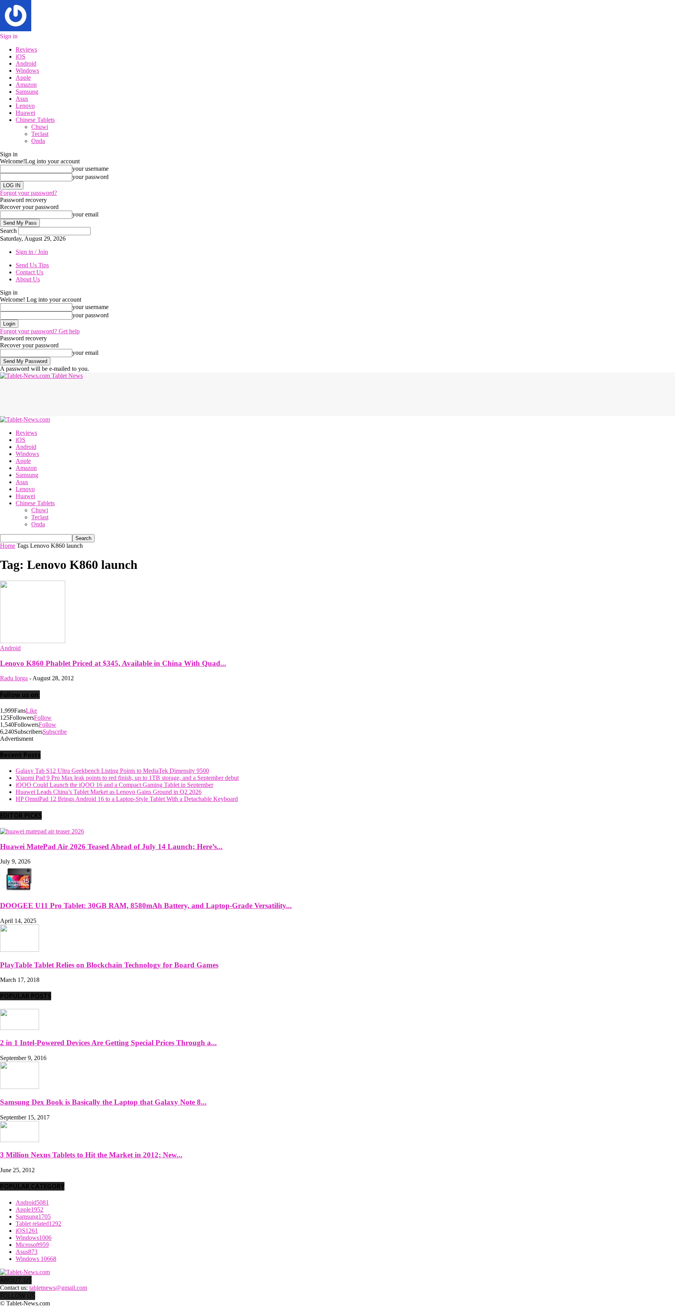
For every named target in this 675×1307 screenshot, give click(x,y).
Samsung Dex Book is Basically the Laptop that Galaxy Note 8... (103, 1102)
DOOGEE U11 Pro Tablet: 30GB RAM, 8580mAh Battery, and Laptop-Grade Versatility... (146, 905)
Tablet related (38, 1223)
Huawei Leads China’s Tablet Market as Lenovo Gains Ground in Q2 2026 (109, 791)
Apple (23, 77)
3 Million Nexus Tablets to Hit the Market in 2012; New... (91, 1155)
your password (90, 176)
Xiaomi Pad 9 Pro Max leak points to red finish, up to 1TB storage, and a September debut (127, 777)
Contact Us (29, 272)
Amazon (26, 84)
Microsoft (32, 1244)
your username (90, 168)
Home (7, 545)
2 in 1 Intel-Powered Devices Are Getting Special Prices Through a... (108, 1043)
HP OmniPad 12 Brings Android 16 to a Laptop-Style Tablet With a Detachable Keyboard (127, 799)
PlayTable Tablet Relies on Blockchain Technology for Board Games (109, 965)
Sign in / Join (32, 252)
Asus (22, 98)
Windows (27, 70)
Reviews (26, 49)
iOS (20, 56)
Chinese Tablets (35, 119)
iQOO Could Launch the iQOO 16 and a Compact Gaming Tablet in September (114, 784)
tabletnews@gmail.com (58, 1287)
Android (26, 63)
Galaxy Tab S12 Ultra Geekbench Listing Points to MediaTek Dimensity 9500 (112, 770)
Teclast (39, 134)
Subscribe (55, 731)
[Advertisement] (142, 397)
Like (31, 710)
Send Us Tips (32, 265)
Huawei (25, 112)
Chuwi (39, 126)
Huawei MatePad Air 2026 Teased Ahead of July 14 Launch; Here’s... (111, 846)
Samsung (27, 91)
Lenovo (25, 105)
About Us (28, 279)
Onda (38, 141)
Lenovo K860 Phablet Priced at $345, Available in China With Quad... (113, 663)
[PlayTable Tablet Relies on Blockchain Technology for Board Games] (19, 949)
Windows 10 (36, 1258)
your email (85, 214)
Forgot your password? (28, 193)
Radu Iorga (14, 678)
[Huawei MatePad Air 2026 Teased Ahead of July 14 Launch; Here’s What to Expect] (42, 831)
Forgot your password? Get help (40, 331)
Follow (43, 717)
